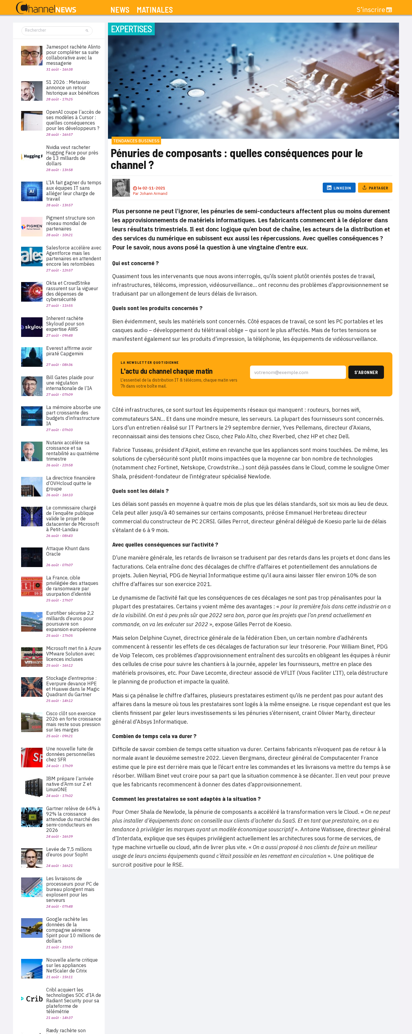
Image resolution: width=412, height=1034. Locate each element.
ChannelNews (46, 8)
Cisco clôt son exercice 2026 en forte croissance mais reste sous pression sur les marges (73, 721)
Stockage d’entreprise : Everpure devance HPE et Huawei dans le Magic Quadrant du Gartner (73, 686)
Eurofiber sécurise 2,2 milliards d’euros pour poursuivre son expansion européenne (71, 621)
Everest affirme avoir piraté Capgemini (69, 351)
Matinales (155, 9)
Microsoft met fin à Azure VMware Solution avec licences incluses (73, 653)
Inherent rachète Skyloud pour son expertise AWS (65, 323)
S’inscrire (371, 9)
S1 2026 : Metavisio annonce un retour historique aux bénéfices (72, 87)
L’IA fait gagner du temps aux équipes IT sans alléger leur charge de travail (73, 190)
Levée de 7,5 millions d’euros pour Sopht (69, 852)
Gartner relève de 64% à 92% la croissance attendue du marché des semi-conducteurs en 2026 (73, 819)
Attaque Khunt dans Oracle (68, 551)
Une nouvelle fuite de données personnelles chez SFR (70, 754)
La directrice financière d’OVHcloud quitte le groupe (70, 483)
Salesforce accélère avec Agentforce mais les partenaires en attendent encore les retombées (73, 256)
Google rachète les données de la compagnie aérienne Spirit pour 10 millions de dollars (73, 930)
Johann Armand (153, 193)
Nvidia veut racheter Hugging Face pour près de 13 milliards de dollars (72, 155)
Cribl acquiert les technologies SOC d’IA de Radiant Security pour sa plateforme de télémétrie (73, 1000)
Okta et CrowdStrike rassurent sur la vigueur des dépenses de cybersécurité (72, 291)
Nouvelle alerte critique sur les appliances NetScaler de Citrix (72, 965)
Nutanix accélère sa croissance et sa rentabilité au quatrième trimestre (72, 450)
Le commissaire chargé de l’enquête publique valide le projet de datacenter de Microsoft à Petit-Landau (72, 518)
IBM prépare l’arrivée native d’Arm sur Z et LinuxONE (69, 784)
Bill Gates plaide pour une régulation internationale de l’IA (70, 382)
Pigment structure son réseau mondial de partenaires (70, 223)
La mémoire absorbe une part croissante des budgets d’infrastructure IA (73, 415)
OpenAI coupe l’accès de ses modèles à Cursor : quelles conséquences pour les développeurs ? (73, 120)
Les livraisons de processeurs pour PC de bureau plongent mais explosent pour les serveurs (72, 889)
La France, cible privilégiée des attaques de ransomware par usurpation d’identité (72, 586)
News (119, 9)
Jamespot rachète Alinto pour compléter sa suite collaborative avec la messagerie (73, 55)
